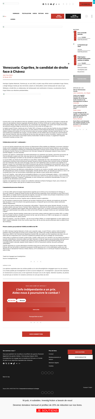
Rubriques (16, 13)
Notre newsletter (74, 16)
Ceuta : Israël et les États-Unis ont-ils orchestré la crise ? (80, 107)
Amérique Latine (7, 265)
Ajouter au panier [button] (74, 39)
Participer (36, 309)
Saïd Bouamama (82, 39)
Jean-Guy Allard (8, 75)
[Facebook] (63, 4)
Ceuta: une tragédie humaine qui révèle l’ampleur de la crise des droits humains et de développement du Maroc (80, 98)
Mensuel (22, 300)
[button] (36, 334)
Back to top (6, 377)
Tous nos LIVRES (81, 78)
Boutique (76, 29)
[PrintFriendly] (69, 4)
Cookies (51, 366)
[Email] (73, 4)
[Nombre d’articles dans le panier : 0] (86, 16)
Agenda (12, 19)
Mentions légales (54, 362)
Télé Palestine (26, 13)
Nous (46, 13)
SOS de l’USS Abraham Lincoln (79, 90)
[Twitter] (66, 4)
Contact (51, 354)
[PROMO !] (73, 56)
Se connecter (86, 4)
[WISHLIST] (82, 16)
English (90, 387)
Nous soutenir (59, 16)
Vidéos (35, 13)
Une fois (12, 300)
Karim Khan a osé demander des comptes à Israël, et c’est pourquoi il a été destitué (81, 122)
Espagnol (85, 387)
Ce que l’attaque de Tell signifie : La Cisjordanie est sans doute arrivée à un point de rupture (81, 115)
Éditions (41, 13)
